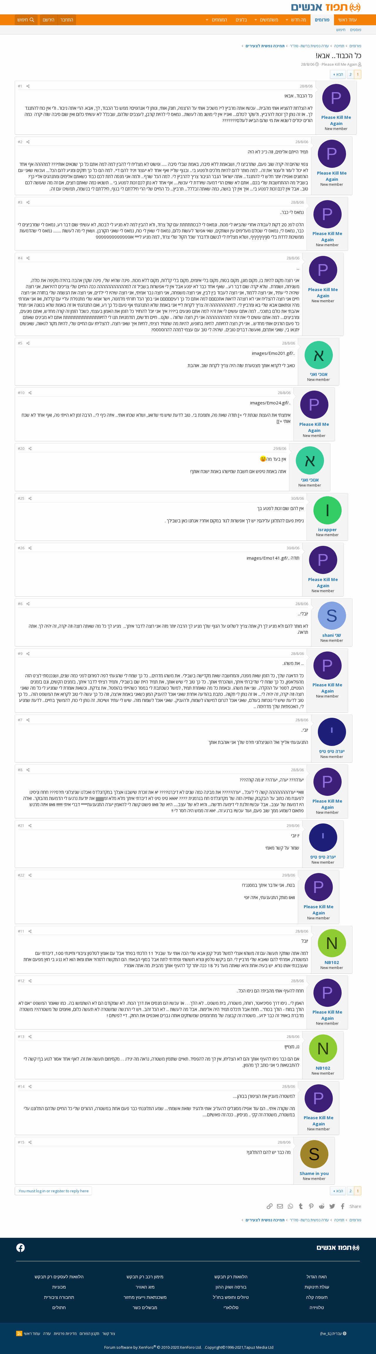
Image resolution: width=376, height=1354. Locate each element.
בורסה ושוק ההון (231, 1286)
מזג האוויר (145, 1286)
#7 (20, 719)
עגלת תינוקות (317, 1286)
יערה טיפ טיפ (332, 751)
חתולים (59, 1307)
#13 (21, 1036)
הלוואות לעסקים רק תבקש (59, 1276)
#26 (21, 548)
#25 (21, 498)
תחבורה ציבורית (59, 1297)
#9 (20, 653)
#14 (21, 1086)
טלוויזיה (317, 1307)
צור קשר (108, 1333)
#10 (21, 392)
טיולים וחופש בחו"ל (231, 1297)
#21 (21, 825)
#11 (21, 931)
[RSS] (19, 1333)
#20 (21, 448)
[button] (287, 19)
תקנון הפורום (89, 1333)
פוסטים (355, 29)
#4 (20, 258)
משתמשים (269, 20)
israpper (327, 529)
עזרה (47, 1333)
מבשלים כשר (145, 1307)
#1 (20, 86)
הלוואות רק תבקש (231, 1276)
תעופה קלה (317, 1297)
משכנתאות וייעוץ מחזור (145, 1297)
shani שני (331, 635)
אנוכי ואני (319, 374)
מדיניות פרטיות (65, 1333)
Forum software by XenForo (153, 1347)
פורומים (322, 20)
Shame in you (314, 1173)
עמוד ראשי (347, 20)
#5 (20, 343)
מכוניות (59, 1286)
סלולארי (231, 1307)
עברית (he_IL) (331, 1333)
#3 (20, 202)
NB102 (332, 962)
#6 (20, 603)
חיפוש (340, 29)
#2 (20, 141)
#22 (21, 875)
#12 (21, 980)
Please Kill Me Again (339, 64)
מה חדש (298, 20)
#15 (21, 1142)
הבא (339, 74)
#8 (20, 769)
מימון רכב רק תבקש (145, 1276)
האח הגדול (317, 1276)
